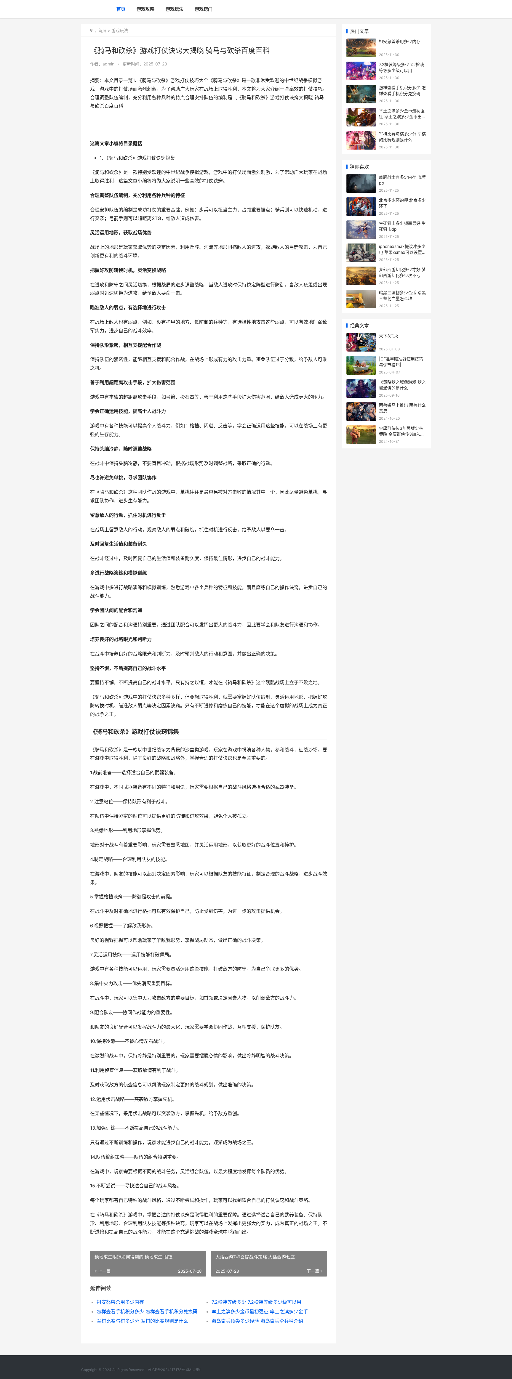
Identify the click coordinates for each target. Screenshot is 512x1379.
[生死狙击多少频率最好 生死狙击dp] (361, 224)
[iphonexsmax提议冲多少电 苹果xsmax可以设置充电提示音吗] (361, 247)
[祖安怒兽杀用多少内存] (361, 42)
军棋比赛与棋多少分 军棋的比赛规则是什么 (142, 1321)
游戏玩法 (174, 9)
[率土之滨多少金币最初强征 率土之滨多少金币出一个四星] (361, 111)
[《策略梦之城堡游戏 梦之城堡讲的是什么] (361, 382)
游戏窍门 (203, 9)
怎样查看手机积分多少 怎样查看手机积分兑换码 (147, 1311)
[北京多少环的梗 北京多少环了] (361, 200)
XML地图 (193, 1369)
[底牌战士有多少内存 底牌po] (361, 177)
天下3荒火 (388, 335)
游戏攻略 (145, 9)
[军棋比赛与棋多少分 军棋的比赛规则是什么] (361, 134)
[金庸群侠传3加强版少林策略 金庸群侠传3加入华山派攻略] (361, 429)
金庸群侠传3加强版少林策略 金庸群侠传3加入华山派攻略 (401, 434)
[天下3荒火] (361, 336)
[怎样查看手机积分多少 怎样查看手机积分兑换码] (361, 88)
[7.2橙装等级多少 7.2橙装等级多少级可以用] (361, 65)
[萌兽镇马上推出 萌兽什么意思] (361, 405)
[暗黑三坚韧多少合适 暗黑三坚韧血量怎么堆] (361, 293)
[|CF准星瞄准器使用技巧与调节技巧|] (361, 359)
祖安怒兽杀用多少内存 (120, 1302)
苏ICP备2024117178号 (166, 1369)
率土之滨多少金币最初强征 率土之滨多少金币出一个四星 (263, 1311)
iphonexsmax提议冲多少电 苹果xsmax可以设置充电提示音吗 (402, 252)
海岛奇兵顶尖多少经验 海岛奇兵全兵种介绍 (257, 1321)
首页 (120, 9)
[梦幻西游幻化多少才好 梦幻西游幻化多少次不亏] (361, 270)
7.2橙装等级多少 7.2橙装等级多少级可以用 (256, 1302)
